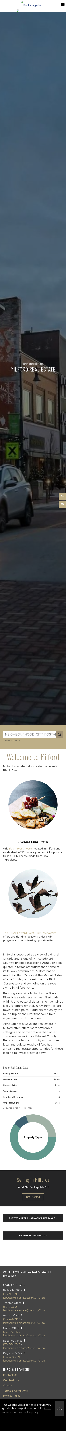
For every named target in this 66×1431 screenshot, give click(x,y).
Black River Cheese (20, 848)
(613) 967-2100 (11, 1294)
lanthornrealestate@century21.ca (24, 1297)
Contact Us (10, 1375)
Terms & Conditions (15, 1390)
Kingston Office (12, 1353)
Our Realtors (11, 1380)
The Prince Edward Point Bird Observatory (29, 933)
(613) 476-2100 (11, 1319)
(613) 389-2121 (11, 1357)
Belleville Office (13, 1290)
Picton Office (11, 1315)
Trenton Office (12, 1303)
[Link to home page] (33, 4)
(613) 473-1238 (11, 1331)
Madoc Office (11, 1328)
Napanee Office (12, 1340)
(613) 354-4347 (12, 1344)
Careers (8, 1385)
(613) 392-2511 (11, 1306)
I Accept (59, 1408)
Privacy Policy (11, 1395)
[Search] (59, 734)
